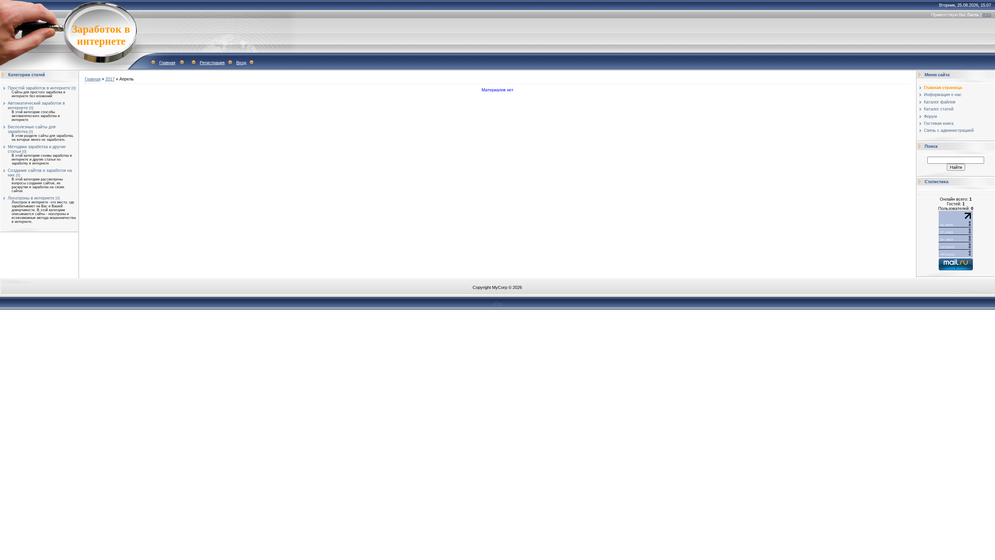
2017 (110, 79)
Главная (167, 62)
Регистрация (212, 62)
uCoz (497, 303)
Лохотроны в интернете (31, 198)
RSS (987, 14)
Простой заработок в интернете (39, 88)
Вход (241, 62)
